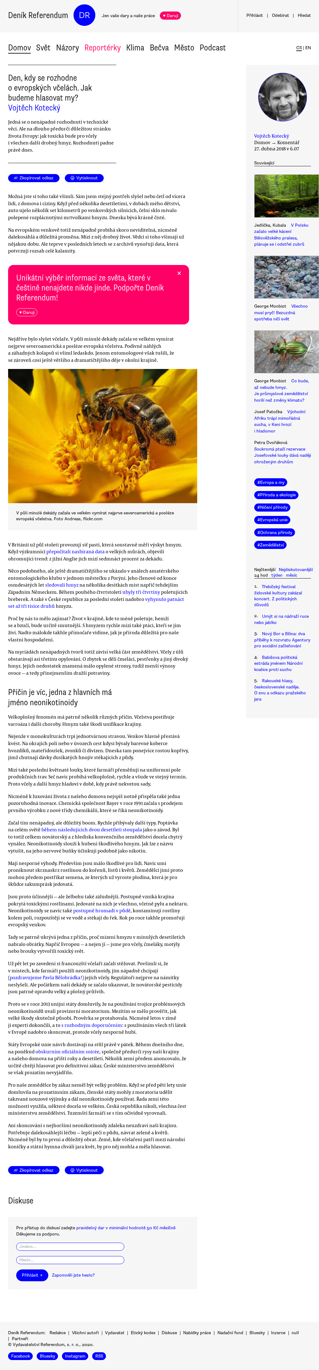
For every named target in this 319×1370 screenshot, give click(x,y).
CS (299, 47)
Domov (19, 47)
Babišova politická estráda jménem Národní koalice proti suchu (278, 663)
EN (308, 47)
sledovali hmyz (62, 585)
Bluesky (257, 1332)
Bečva (159, 47)
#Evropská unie (272, 519)
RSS (99, 1356)
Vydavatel (114, 1332)
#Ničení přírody (272, 507)
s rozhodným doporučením (91, 1025)
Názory (67, 47)
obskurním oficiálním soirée (67, 1051)
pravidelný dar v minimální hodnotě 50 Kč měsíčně (125, 1228)
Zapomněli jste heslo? (73, 1275)
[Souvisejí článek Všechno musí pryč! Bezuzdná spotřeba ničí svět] (282, 278)
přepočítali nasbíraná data (75, 551)
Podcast (213, 47)
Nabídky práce (197, 1332)
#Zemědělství (270, 545)
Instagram (75, 1356)
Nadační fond (230, 1332)
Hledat (304, 15)
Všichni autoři (85, 1332)
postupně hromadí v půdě (102, 910)
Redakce (58, 1332)
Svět (43, 47)
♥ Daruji (170, 15)
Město (184, 47)
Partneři (20, 1338)
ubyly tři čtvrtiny (141, 592)
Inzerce (278, 1332)
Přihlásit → (32, 1275)
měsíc (291, 575)
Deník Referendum (38, 15)
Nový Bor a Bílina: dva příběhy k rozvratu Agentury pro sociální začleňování (282, 640)
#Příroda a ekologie (276, 495)
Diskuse (169, 1332)
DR (84, 15)
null (295, 1332)
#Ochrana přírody (274, 532)
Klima (135, 47)
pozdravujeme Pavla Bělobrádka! (46, 977)
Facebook (20, 1356)
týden (277, 575)
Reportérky (102, 47)
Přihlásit (254, 15)
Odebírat (280, 15)
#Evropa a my (270, 482)
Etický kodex (143, 1332)
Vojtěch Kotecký (34, 107)
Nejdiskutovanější (296, 569)
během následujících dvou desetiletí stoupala (91, 829)
